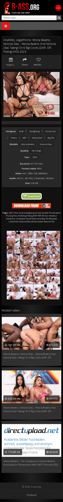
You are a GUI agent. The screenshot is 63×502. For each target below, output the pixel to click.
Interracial (37, 137)
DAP (35, 215)
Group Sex (50, 131)
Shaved (22, 221)
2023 (35, 157)
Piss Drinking (19, 215)
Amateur (53, 215)
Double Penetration (51, 212)
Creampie (20, 218)
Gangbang (34, 131)
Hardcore (10, 218)
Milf (24, 137)
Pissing (9, 215)
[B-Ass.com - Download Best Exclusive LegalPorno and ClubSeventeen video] (21, 7)
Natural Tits (49, 221)
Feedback (31, 494)
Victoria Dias (46, 144)
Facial (28, 218)
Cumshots (13, 221)
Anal (21, 131)
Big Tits (51, 137)
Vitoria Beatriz (28, 144)
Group (38, 212)
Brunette (38, 221)
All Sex (45, 215)
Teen (16, 212)
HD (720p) (36, 150)
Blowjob (53, 218)
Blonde (30, 221)
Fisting (29, 215)
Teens (14, 137)
